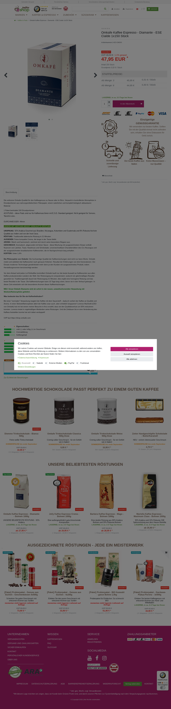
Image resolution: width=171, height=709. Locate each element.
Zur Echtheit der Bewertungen (16, 377)
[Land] (137, 9)
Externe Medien (55, 363)
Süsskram (87, 15)
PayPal (71, 363)
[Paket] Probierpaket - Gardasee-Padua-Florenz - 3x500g (149, 593)
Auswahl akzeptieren (132, 354)
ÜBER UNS (12, 660)
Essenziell (26, 363)
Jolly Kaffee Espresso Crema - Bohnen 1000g (64, 515)
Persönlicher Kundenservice (23, 655)
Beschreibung (11, 192)
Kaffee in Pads (23, 20)
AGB (63, 684)
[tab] (11, 192)
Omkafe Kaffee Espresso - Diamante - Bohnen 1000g (21, 515)
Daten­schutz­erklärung (44, 684)
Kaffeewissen (110, 15)
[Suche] (105, 9)
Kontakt (12, 651)
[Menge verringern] (109, 105)
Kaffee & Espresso (44, 15)
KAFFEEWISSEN (54, 639)
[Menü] (166, 672)
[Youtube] (90, 658)
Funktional (84, 363)
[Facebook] (98, 658)
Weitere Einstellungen (27, 367)
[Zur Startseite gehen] (15, 20)
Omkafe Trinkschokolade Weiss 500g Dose (106, 435)
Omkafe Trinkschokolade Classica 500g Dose (64, 435)
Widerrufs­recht (112, 684)
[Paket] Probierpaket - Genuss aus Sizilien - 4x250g (64, 593)
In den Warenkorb (127, 104)
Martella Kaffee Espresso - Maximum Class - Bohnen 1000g (149, 515)
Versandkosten (16, 639)
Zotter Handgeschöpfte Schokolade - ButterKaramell (149, 435)
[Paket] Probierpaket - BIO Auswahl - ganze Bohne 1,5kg (106, 593)
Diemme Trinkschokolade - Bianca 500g (21, 435)
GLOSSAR (52, 647)
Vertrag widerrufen (132, 684)
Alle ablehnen (131, 359)
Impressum (22, 684)
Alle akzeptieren (132, 349)
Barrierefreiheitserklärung (83, 684)
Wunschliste (108, 176)
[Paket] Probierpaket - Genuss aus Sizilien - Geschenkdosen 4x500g (21, 593)
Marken (20, 15)
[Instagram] (105, 658)
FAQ (49, 643)
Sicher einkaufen (17, 647)
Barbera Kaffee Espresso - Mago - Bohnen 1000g (107, 515)
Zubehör (68, 15)
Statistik (39, 363)
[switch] (162, 687)
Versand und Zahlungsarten (23, 643)
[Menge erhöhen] (109, 102)
